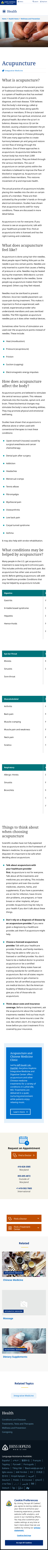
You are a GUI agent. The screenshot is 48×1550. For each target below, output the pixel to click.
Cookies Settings (24, 1535)
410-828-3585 (24, 1166)
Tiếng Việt (17, 1468)
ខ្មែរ (13, 1487)
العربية (31, 1476)
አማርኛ (16, 1460)
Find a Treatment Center (22, 1228)
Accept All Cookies (24, 1542)
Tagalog (6, 1464)
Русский (16, 1464)
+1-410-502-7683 (24, 1188)
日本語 (39, 1472)
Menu (20, 2)
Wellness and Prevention (30, 19)
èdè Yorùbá (21, 1472)
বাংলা (31, 1472)
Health (12, 11)
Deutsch (6, 1479)
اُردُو (16, 1483)
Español (6, 1460)
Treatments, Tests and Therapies (18, 1423)
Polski (16, 1479)
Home (4, 19)
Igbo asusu (7, 1472)
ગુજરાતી (38, 1479)
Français (37, 1460)
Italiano (5, 1468)
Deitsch (5, 1487)
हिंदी (32, 1483)
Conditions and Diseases (14, 1419)
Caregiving (7, 1432)
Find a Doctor (20, 1218)
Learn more (19, 1111)
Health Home (14, 19)
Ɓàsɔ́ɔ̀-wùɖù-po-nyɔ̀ (34, 1468)
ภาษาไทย (6, 1483)
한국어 (5, 1476)
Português (29, 1464)
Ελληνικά (27, 1479)
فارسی (25, 1483)
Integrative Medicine (14, 70)
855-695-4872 (24, 1176)
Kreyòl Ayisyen (18, 1476)
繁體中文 (26, 1460)
